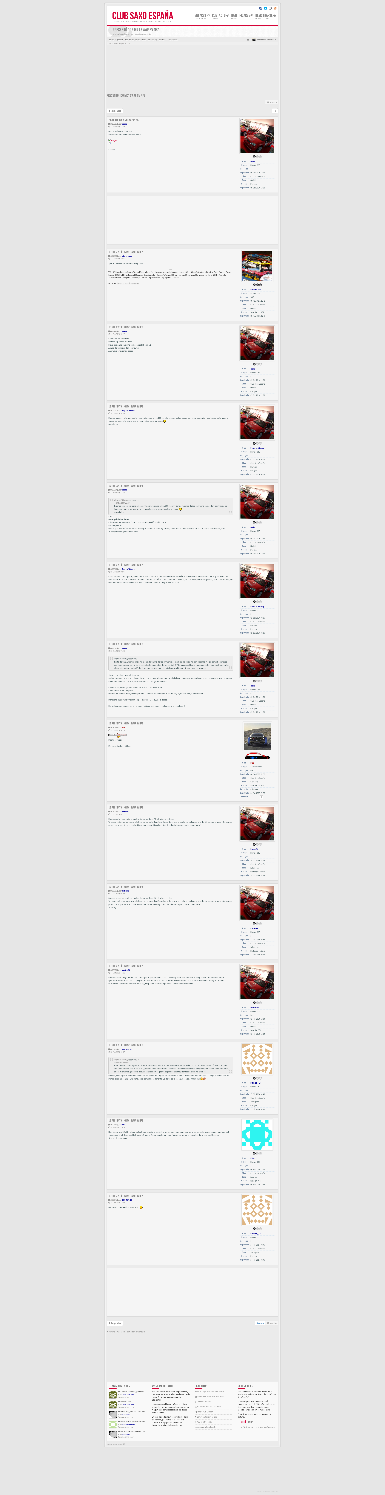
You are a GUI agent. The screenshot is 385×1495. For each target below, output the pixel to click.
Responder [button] (115, 111)
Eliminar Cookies (203, 1401)
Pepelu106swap (129, 410)
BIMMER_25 (127, 1049)
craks (124, 124)
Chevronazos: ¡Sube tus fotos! (209, 1406)
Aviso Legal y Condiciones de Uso (210, 1391)
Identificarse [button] (241, 15)
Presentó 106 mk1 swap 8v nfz (126, 95)
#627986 (113, 124)
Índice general (117, 39)
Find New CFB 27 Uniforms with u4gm (135, 1421)
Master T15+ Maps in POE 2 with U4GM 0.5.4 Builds (140, 1431)
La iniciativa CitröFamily (206, 1427)
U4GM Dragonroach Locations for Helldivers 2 (138, 1411)
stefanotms (127, 256)
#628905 (113, 811)
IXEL (124, 727)
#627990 (113, 331)
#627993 (113, 490)
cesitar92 (126, 970)
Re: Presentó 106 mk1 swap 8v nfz (125, 252)
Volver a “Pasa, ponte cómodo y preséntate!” (127, 1331)
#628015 (113, 569)
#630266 (113, 1049)
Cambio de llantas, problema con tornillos (137, 1391)
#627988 (113, 256)
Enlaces (201, 15)
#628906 (113, 891)
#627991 (113, 410)
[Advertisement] (192, 70)
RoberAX (125, 811)
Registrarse (264, 15)
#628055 (113, 727)
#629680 (113, 970)
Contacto (219, 15)
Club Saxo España (142, 16)
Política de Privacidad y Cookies (210, 1396)
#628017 (113, 648)
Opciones (260, 1323)
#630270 (113, 1125)
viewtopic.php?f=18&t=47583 (128, 283)
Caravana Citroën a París (206, 1417)
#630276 (113, 1200)
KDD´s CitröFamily (204, 1422)
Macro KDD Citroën (205, 1411)
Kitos (124, 1125)
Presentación (125, 1401)
